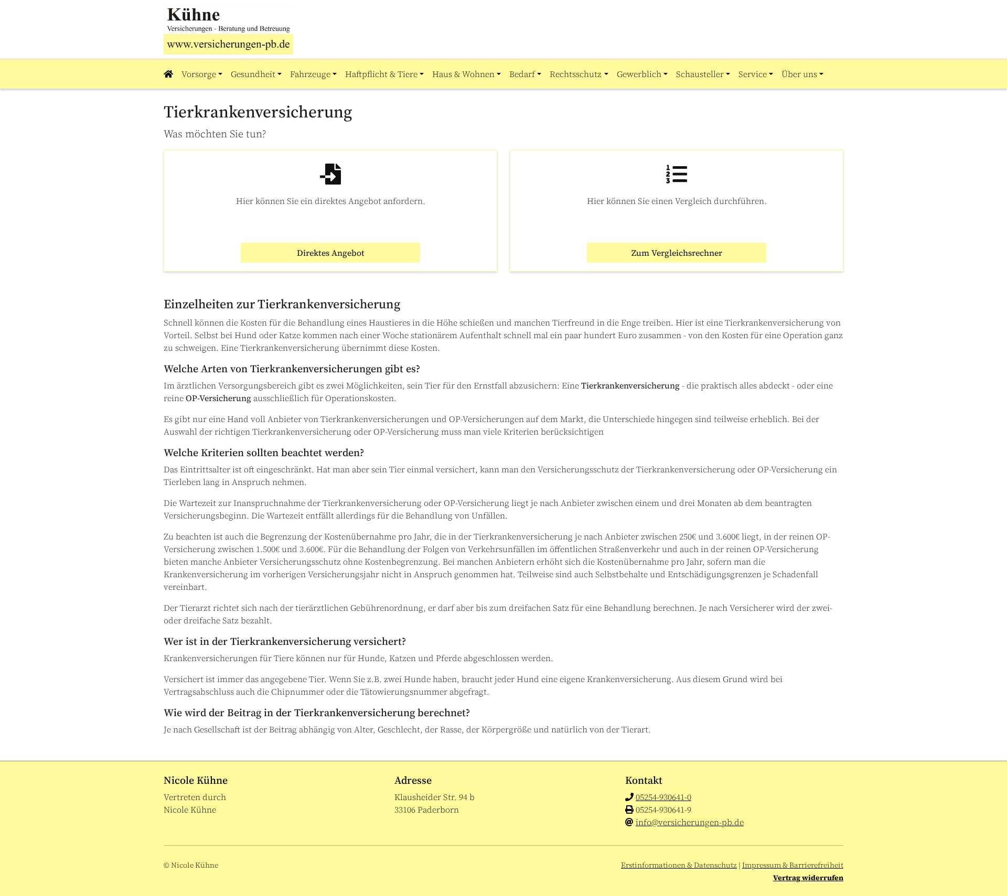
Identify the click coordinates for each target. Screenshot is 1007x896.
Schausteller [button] (700, 74)
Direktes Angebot (331, 252)
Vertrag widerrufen (808, 877)
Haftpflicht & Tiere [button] (381, 74)
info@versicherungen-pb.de (690, 822)
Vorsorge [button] (198, 74)
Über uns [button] (799, 74)
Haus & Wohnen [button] (463, 74)
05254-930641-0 (663, 797)
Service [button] (752, 74)
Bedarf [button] (522, 74)
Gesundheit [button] (253, 74)
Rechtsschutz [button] (576, 74)
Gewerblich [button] (639, 74)
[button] (170, 73)
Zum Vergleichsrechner (676, 252)
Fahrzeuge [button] (310, 74)
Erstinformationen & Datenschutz (679, 865)
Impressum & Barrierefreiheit (792, 865)
